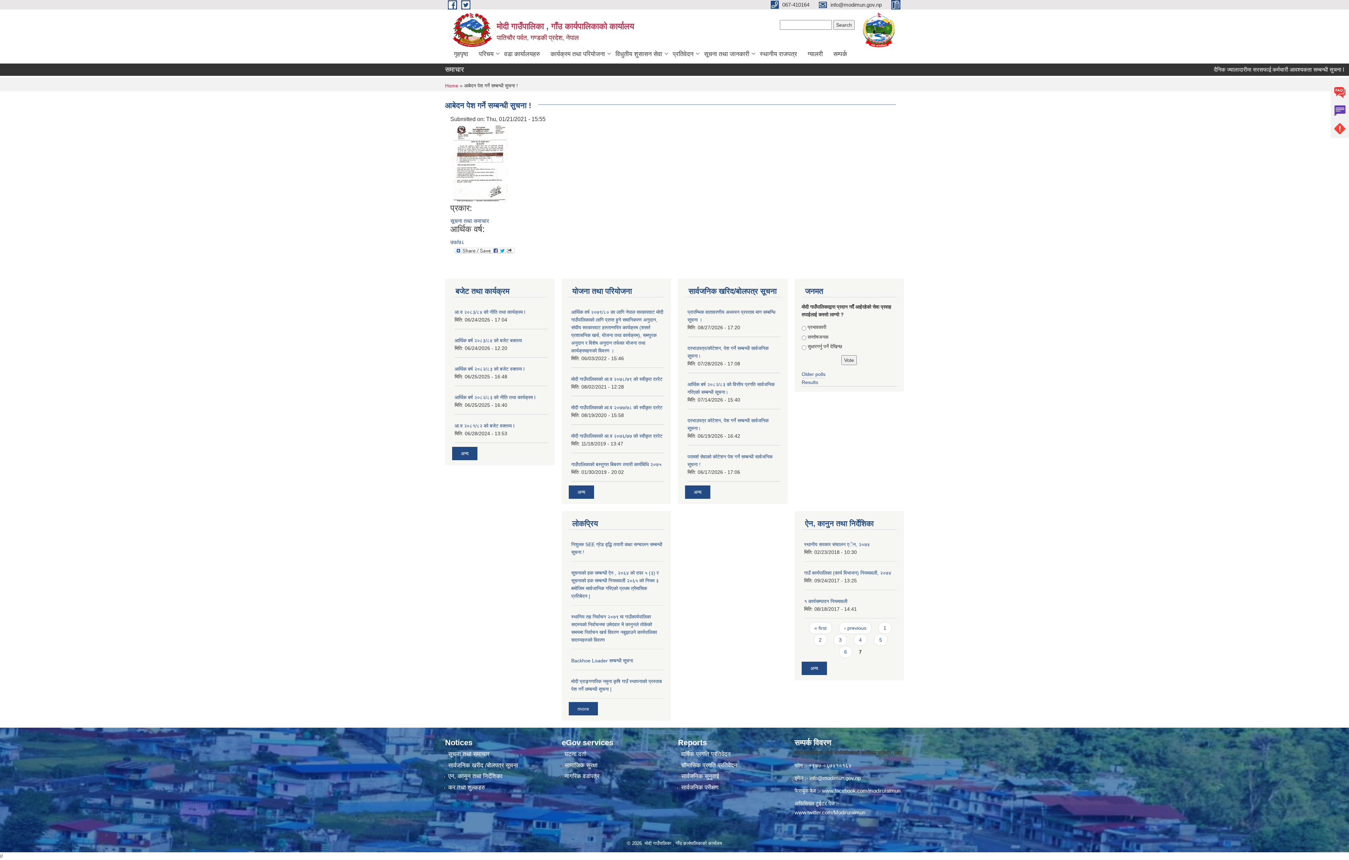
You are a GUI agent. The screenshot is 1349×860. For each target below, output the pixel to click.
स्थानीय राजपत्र (778, 54)
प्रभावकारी (817, 327)
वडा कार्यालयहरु (522, 54)
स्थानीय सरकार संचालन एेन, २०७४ (837, 544)
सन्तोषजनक (818, 337)
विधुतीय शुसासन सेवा (638, 54)
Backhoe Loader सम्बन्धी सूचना (602, 660)
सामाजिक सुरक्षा (581, 765)
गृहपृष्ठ (461, 54)
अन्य (465, 453)
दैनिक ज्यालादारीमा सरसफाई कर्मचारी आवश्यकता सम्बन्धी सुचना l (1246, 70)
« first (820, 628)
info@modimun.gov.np (835, 778)
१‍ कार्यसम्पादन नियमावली (825, 601)
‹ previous (855, 628)
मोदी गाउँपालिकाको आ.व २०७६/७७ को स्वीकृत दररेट (617, 436)
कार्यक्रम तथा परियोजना (577, 54)
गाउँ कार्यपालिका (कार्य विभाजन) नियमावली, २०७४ (847, 573)
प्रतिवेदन (683, 54)
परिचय (486, 54)
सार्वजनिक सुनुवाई (700, 776)
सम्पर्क (840, 54)
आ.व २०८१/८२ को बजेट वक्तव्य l (484, 426)
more (583, 709)
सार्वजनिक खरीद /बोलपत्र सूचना (483, 765)
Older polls (814, 374)
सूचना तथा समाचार (469, 221)
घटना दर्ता (575, 754)
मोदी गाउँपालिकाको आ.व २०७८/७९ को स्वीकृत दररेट (617, 379)
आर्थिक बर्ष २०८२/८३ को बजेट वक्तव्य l (489, 369)
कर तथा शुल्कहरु (466, 787)
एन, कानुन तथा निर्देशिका (475, 776)
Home (451, 85)
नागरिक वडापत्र (582, 776)
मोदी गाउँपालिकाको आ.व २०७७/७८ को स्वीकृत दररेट (617, 407)
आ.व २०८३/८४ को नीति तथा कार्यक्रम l (490, 312)
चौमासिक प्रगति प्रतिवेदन (709, 765)
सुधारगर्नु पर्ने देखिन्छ (825, 346)
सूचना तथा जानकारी (726, 54)
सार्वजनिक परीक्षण (699, 787)
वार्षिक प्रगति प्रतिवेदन (706, 754)
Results (810, 382)
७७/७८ (457, 242)
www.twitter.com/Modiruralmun (830, 812)
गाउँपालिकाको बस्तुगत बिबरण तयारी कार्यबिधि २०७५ (616, 464)
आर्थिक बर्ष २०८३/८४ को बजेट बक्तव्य (488, 340)
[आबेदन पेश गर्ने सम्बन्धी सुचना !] (480, 163)
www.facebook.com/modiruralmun (861, 791)
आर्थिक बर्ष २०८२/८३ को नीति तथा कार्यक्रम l (495, 397)
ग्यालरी (815, 54)
